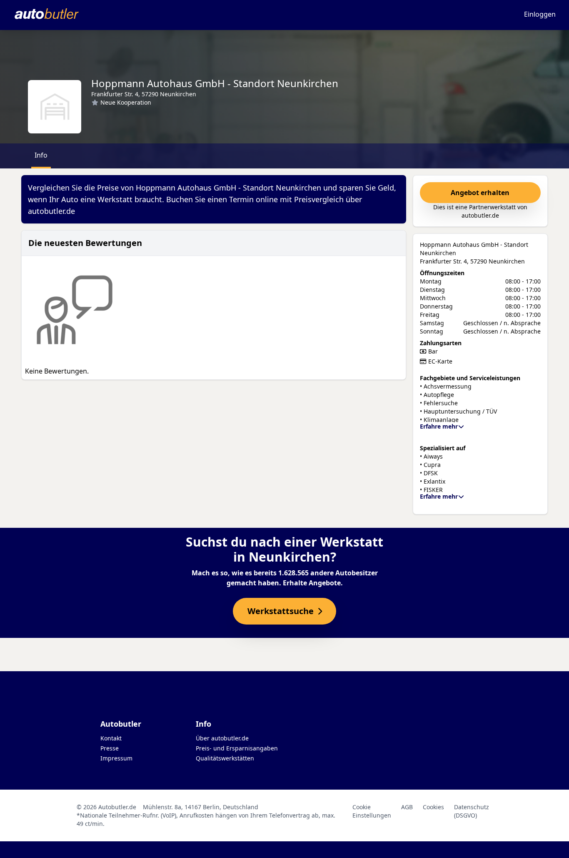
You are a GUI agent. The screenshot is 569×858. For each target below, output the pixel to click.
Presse (109, 748)
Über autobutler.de (222, 738)
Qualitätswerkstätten (225, 758)
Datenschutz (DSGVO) (471, 811)
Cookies (433, 807)
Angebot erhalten (480, 192)
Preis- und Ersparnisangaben (237, 748)
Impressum (116, 758)
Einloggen (540, 14)
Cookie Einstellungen (371, 811)
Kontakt (111, 738)
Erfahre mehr (439, 426)
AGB (407, 807)
